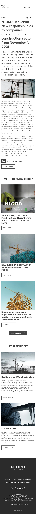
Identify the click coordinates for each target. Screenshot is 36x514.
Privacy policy (11, 482)
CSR (14, 479)
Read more (9, 228)
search (29, 7)
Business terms (24, 482)
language (25, 7)
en (30, 18)
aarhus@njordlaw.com (27, 503)
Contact (8, 479)
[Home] (5, 6)
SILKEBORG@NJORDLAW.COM (27, 498)
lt (34, 18)
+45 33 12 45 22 (16, 504)
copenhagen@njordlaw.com (19, 496)
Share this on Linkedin (14, 161)
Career (28, 479)
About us (20, 479)
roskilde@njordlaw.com (26, 500)
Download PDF (8, 166)
